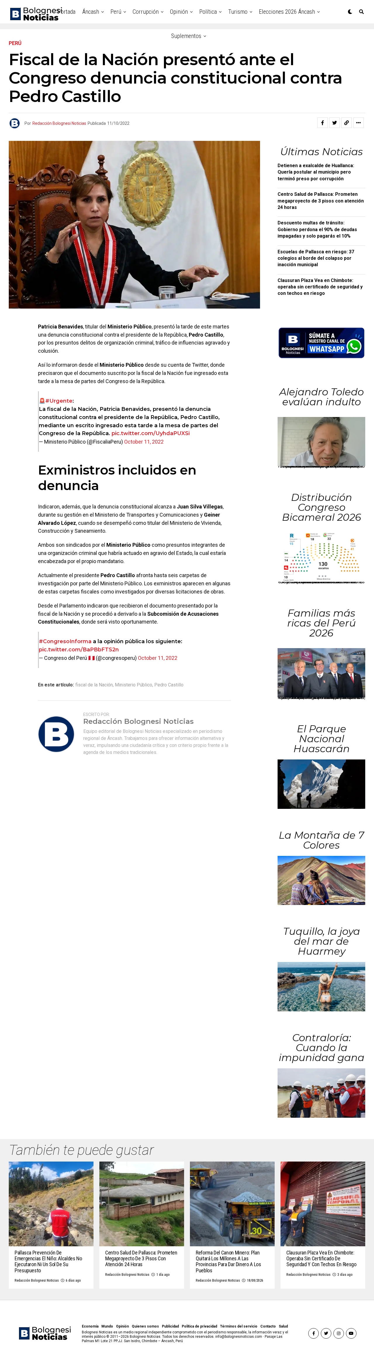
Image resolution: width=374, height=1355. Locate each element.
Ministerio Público (133, 685)
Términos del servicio (238, 1326)
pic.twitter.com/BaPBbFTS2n (79, 649)
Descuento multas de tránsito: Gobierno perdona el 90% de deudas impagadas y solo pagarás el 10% (317, 229)
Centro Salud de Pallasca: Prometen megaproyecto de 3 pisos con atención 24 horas (321, 200)
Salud (283, 1326)
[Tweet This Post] (334, 122)
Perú (115, 11)
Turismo (237, 11)
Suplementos (186, 35)
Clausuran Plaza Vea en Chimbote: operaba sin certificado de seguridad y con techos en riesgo (320, 287)
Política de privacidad (199, 1326)
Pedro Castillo (168, 685)
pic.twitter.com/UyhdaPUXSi (151, 433)
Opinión (179, 11)
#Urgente (58, 401)
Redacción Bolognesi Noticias (59, 123)
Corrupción (146, 11)
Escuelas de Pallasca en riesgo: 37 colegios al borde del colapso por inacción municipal (316, 258)
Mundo (107, 1326)
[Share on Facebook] (322, 122)
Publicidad (170, 1326)
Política (208, 11)
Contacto (268, 1326)
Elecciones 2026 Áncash (287, 11)
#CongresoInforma (65, 641)
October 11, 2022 (144, 442)
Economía (90, 1326)
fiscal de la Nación (94, 685)
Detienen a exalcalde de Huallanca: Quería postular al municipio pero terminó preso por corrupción (316, 172)
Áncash (90, 11)
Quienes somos (145, 1326)
